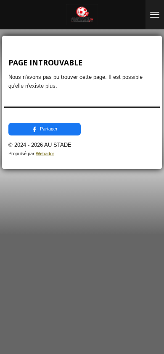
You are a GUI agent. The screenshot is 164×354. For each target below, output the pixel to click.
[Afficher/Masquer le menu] (154, 14)
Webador (45, 153)
